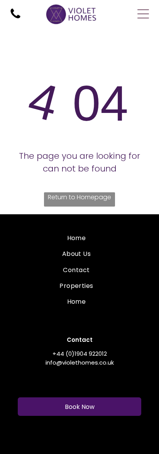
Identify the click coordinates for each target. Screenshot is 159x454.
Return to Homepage (79, 197)
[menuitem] (76, 238)
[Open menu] (143, 14)
